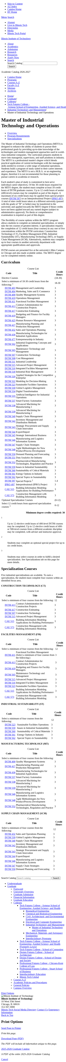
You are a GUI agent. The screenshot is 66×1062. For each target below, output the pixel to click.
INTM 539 (10, 411)
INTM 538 (10, 405)
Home (10, 96)
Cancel (4, 1059)
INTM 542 (10, 421)
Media (10, 30)
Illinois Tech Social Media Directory (18, 1009)
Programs (12, 80)
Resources (12, 54)
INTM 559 (10, 467)
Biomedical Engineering (37, 911)
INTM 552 (10, 462)
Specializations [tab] (14, 138)
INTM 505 (10, 350)
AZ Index (12, 6)
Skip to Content (15, 3)
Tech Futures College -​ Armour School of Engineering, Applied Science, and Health (40, 907)
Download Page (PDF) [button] (12, 1038)
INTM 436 (10, 334)
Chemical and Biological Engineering (44, 913)
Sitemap (11, 88)
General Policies (21, 985)
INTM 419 (10, 315)
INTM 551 (10, 457)
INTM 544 (10, 432)
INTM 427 (10, 325)
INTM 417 (10, 311)
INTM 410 (10, 298)
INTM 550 (10, 454)
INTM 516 (10, 368)
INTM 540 (10, 416)
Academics (12, 46)
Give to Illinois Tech (17, 25)
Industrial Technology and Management (26, 109)
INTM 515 (10, 365)
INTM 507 (10, 355)
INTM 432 (10, 330)
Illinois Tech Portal (16, 33)
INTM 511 (10, 361)
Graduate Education (23, 900)
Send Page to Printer (11, 1028)
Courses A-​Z (20, 979)
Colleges (11, 101)
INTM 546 (10, 440)
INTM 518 (10, 371)
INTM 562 (10, 477)
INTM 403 (10, 288)
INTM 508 (10, 358)
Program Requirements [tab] (18, 136)
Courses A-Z (13, 82)
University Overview (24, 891)
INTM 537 (10, 400)
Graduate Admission (23, 894)
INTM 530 (10, 388)
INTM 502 (10, 344)
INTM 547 (10, 444)
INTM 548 (10, 449)
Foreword (18, 889)
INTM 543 (10, 427)
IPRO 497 (57, 198)
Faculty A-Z (13, 85)
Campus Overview (23, 988)
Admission (12, 49)
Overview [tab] (12, 133)
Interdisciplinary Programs (38, 938)
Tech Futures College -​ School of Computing (41, 949)
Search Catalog (14, 63)
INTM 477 (10, 339)
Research (11, 52)
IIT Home (12, 12)
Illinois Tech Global (29, 977)
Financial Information (24, 897)
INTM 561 (10, 473)
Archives (11, 91)
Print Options (7, 993)
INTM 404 (10, 291)
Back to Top (7, 1015)
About (10, 43)
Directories (12, 28)
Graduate (11, 98)
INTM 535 (10, 396)
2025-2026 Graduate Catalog (15, 1049)
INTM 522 (10, 381)
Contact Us (42, 1009)
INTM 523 (10, 384)
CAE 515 (9, 489)
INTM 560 (10, 470)
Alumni (11, 22)
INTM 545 (10, 435)
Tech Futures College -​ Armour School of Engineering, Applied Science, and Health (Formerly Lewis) (40, 944)
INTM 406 (10, 294)
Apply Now (13, 57)
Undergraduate (14, 883)
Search (10, 60)
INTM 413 (10, 306)
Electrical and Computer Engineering (44, 922)
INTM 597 (15, 198)
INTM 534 (10, 391)
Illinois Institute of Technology (16, 38)
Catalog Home (14, 9)
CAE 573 (9, 495)
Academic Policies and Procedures (30, 982)
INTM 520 (10, 376)
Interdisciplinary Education (33, 974)
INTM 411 (10, 301)
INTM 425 (10, 320)
